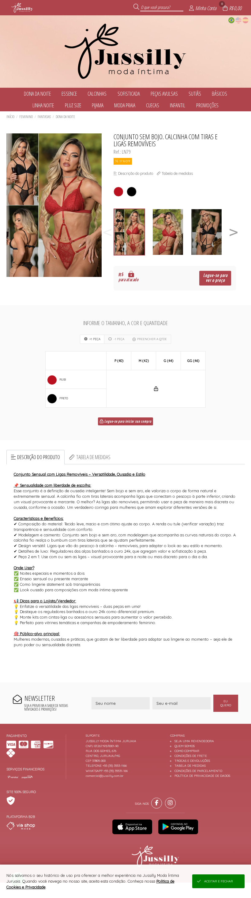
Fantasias (44, 116)
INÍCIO (10, 116)
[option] (133, 232)
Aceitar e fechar (218, 881)
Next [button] (233, 232)
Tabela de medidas (93, 457)
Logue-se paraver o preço (215, 278)
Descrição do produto (38, 457)
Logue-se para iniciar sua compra (127, 422)
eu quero (225, 703)
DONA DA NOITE (65, 116)
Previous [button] (107, 232)
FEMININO (26, 116)
